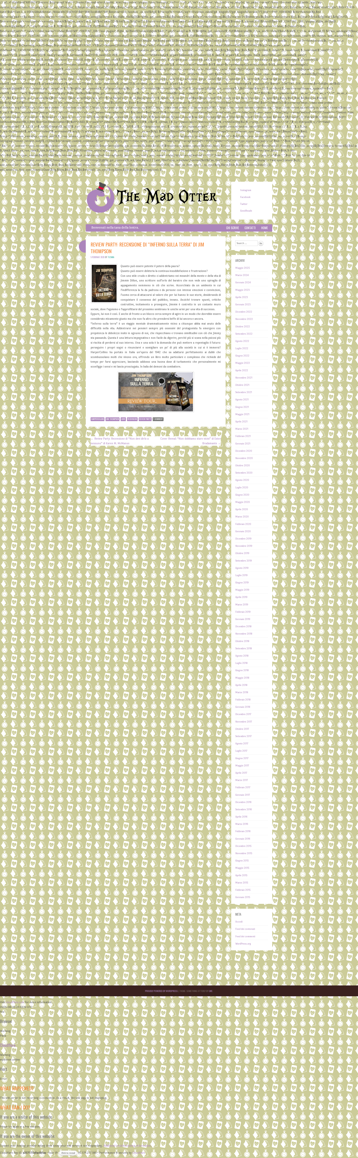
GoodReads (246, 210)
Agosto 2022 (242, 341)
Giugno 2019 (242, 582)
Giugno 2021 (242, 407)
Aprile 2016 (241, 816)
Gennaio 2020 (243, 531)
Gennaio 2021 (242, 443)
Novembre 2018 (243, 633)
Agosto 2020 (242, 480)
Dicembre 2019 (243, 538)
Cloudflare (7, 1045)
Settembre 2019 (243, 560)
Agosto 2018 (242, 655)
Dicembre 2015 (243, 846)
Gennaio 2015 (242, 897)
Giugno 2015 (242, 860)
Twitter (243, 204)
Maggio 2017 (242, 765)
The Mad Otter (167, 197)
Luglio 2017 (241, 750)
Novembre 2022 (244, 319)
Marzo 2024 (242, 275)
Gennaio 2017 (242, 794)
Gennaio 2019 (242, 619)
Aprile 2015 (241, 875)
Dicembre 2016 (243, 802)
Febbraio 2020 (243, 524)
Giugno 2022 (242, 355)
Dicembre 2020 (243, 450)
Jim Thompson (112, 419)
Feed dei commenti (245, 936)
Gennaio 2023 (243, 304)
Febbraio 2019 (243, 611)
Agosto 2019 (242, 568)
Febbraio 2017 (242, 787)
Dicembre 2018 (243, 626)
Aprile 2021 (241, 421)
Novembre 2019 (243, 546)
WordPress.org (243, 943)
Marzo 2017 (241, 780)
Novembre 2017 (243, 721)
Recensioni (132, 419)
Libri (123, 419)
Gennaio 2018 (242, 707)
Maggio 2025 (242, 267)
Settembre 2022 (243, 333)
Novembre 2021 (243, 377)
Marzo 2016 (241, 824)
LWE (210, 991)
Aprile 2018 (241, 685)
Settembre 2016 (243, 809)
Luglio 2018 (241, 663)
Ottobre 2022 (242, 326)
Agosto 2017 (241, 743)
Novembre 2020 (244, 458)
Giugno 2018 (242, 670)
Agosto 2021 (242, 399)
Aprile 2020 (241, 509)
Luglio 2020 (241, 487)
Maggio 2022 (242, 363)
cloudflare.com (15, 1002)
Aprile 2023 (241, 297)
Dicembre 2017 (243, 714)
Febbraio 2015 (243, 890)
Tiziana (111, 257)
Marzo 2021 (241, 428)
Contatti (250, 228)
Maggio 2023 (242, 290)
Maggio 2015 (242, 867)
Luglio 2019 (241, 575)
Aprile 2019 (241, 597)
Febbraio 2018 (243, 699)
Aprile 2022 (241, 370)
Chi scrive (232, 228)
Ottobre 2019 (242, 553)
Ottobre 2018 (242, 641)
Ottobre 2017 (242, 729)
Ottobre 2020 (242, 465)
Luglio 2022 (241, 348)
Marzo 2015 (241, 882)
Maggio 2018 (242, 677)
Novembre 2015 (243, 853)
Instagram (245, 190)
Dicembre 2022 (243, 311)
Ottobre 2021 (242, 385)
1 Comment (158, 419)
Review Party (145, 419)
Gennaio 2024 (243, 282)
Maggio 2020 (242, 502)
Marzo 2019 (241, 604)
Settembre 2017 (243, 736)
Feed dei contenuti (245, 929)
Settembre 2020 (243, 472)
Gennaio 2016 (242, 838)
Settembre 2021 (243, 392)
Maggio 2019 (242, 589)
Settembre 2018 (243, 648)
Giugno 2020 (242, 494)
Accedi (239, 921)
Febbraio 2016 (243, 831)
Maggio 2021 (242, 414)
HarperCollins (97, 419)
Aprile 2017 (241, 772)
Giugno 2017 (241, 758)
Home (264, 228)
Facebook (245, 197)
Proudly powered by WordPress (161, 991)
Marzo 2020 (242, 516)
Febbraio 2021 (243, 436)
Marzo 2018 (241, 692)
